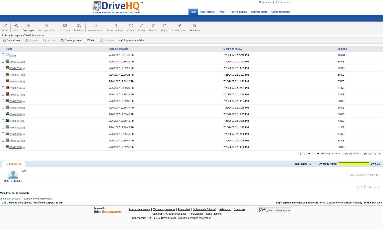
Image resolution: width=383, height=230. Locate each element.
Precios (223, 11)
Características (207, 11)
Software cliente (259, 11)
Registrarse (265, 2)
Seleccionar (13, 40)
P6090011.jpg (17, 121)
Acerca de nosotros (280, 11)
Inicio (193, 11)
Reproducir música (134, 40)
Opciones (109, 40)
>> (378, 153)
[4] (350, 153)
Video (12, 55)
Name (9, 48)
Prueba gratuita (239, 11)
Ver (93, 40)
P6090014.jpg (17, 140)
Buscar (51, 40)
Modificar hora (231, 48)
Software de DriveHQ (204, 209)
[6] (358, 153)
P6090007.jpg (17, 94)
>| (382, 153)
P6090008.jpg (17, 101)
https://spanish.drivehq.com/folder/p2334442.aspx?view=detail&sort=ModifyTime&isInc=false (329, 202)
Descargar (28, 30)
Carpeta (33, 40)
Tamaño (342, 48)
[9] (369, 153)
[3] (346, 153)
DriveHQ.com (168, 218)
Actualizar (195, 30)
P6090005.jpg (17, 81)
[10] (374, 153)
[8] (365, 153)
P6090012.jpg (17, 127)
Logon (17, 198)
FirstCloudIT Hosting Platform (206, 213)
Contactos (239, 209)
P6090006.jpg (17, 88)
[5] (354, 153)
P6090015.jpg (17, 147)
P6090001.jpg (17, 61)
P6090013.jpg (17, 134)
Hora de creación (118, 48)
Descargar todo (73, 40)
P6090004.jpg (17, 75)
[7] (361, 153)
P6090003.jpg (17, 68)
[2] (343, 153)
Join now (5, 198)
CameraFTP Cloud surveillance (169, 213)
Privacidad (184, 209)
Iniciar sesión (283, 2)
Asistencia (225, 209)
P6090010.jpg (17, 114)
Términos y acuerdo (164, 209)
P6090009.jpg (17, 108)
